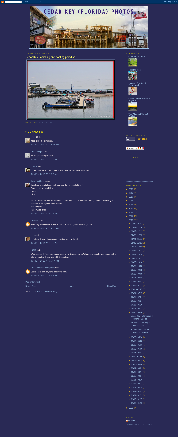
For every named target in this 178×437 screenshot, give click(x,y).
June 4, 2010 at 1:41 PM (44, 243)
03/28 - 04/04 (137, 364)
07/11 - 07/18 (137, 289)
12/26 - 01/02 (137, 223)
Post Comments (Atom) (47, 291)
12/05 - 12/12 (137, 235)
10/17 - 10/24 (137, 254)
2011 (131, 216)
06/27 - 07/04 (137, 297)
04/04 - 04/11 (137, 360)
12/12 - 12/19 (137, 231)
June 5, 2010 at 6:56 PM (44, 276)
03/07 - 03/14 (137, 372)
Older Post (111, 286)
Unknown (35, 220)
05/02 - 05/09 (137, 349)
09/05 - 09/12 (137, 270)
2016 (131, 197)
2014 (131, 205)
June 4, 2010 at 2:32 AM (44, 159)
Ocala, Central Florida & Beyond (139, 100)
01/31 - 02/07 (137, 391)
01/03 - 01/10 (137, 403)
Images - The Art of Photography (137, 84)
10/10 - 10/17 (137, 258)
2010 (131, 220)
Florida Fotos (134, 70)
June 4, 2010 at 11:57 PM (45, 261)
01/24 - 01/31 (137, 395)
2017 (131, 193)
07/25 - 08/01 (137, 282)
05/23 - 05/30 (137, 337)
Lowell (40, 122)
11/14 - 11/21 (136, 247)
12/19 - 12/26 (137, 227)
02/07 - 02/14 (137, 388)
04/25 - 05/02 (137, 353)
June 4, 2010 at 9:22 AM (44, 214)
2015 (131, 201)
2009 (131, 408)
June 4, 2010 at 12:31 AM (45, 145)
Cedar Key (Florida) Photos (89, 11)
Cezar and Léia (37, 181)
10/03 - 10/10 (137, 262)
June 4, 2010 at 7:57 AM (44, 174)
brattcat (34, 166)
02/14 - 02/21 (137, 384)
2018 (131, 189)
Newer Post (30, 286)
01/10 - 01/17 (137, 399)
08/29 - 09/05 (137, 274)
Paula (33, 250)
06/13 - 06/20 (137, 305)
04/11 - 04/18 (137, 357)
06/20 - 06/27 (137, 301)
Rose (33, 137)
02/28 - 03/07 (137, 376)
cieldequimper (37, 152)
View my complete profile (139, 424)
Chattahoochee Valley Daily (43, 268)
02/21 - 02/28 (137, 380)
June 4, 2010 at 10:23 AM (45, 228)
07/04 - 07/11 (137, 293)
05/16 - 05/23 (137, 341)
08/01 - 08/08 (137, 278)
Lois (33, 235)
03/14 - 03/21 (137, 368)
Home (71, 286)
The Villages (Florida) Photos (138, 115)
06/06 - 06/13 (137, 309)
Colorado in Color (136, 57)
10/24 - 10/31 (137, 251)
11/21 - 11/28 (136, 243)
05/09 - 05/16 (137, 345)
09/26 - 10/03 (137, 266)
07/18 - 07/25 (137, 285)
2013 (131, 208)
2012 (131, 212)
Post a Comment (32, 282)
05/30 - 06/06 (137, 313)
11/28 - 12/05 (137, 239)
